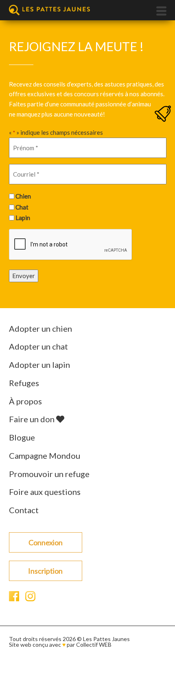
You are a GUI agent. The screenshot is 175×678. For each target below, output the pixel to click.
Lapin (22, 217)
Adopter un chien (40, 328)
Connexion (45, 542)
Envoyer (23, 275)
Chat (21, 207)
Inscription (45, 570)
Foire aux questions (45, 492)
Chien (23, 196)
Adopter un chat (38, 346)
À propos (25, 401)
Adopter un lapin (39, 364)
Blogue (22, 437)
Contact (24, 510)
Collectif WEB (94, 644)
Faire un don (32, 419)
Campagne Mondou (44, 455)
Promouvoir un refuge (49, 474)
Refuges (24, 383)
